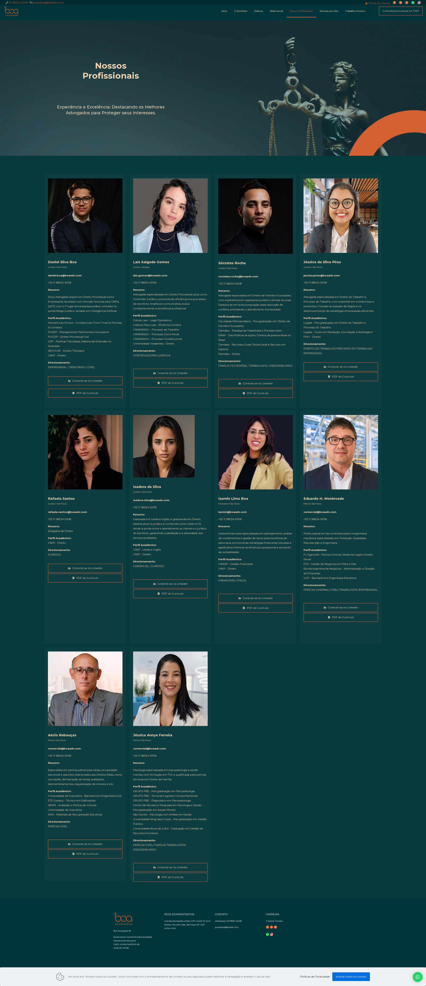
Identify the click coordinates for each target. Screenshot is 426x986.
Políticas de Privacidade (315, 976)
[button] (418, 977)
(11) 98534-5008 (18, 2)
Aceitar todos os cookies (351, 976)
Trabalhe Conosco (274, 921)
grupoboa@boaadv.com (48, 2)
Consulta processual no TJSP (401, 10)
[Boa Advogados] (11, 11)
